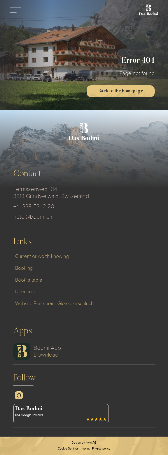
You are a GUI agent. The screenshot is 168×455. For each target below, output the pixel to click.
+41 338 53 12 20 (33, 206)
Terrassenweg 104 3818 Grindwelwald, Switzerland (51, 193)
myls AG (91, 442)
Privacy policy (101, 448)
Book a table (28, 280)
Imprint (85, 448)
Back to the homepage (120, 91)
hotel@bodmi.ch (32, 216)
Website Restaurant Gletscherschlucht (55, 303)
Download (46, 354)
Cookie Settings (68, 448)
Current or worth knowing (42, 256)
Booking (24, 268)
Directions (26, 291)
